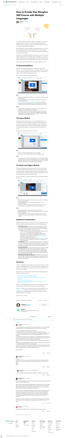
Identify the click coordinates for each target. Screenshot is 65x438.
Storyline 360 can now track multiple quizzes (27, 102)
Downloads (33, 425)
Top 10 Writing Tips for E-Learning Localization (27, 276)
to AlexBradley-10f (34, 370)
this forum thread (42, 238)
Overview (57, 422)
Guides (17, 422)
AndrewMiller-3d (21, 378)
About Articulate (50, 422)
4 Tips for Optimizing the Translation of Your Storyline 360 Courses (31, 281)
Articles (25, 423)
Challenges (17, 426)
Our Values (49, 425)
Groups (33, 429)
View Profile (44, 304)
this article (24, 232)
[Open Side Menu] (4, 2)
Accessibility (50, 429)
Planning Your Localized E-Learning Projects (27, 275)
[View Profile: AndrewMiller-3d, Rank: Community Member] (17, 379)
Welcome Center (42, 422)
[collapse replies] (13, 324)
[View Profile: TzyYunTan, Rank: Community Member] (17, 407)
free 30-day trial (19, 289)
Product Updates (26, 425)
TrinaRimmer (21, 21)
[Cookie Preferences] (1, 436)
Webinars (17, 425)
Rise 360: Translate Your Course (24, 282)
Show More (18, 322)
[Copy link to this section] (33, 65)
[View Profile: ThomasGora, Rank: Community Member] (17, 325)
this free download (41, 235)
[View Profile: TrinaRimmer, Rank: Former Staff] (17, 22)
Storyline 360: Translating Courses (25, 280)
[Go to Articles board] (18, 310)
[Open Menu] (61, 5)
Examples (33, 426)
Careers (49, 430)
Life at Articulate (50, 432)
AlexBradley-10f (20, 356)
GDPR (57, 425)
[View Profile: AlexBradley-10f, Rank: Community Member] (17, 357)
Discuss (33, 422)
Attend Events (34, 431)
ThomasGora (20, 324)
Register (56, 1)
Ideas (32, 428)
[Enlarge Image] (32, 32)
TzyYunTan (20, 406)
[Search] (53, 1)
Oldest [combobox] (50, 316)
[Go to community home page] (11, 2)
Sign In (60, 1)
